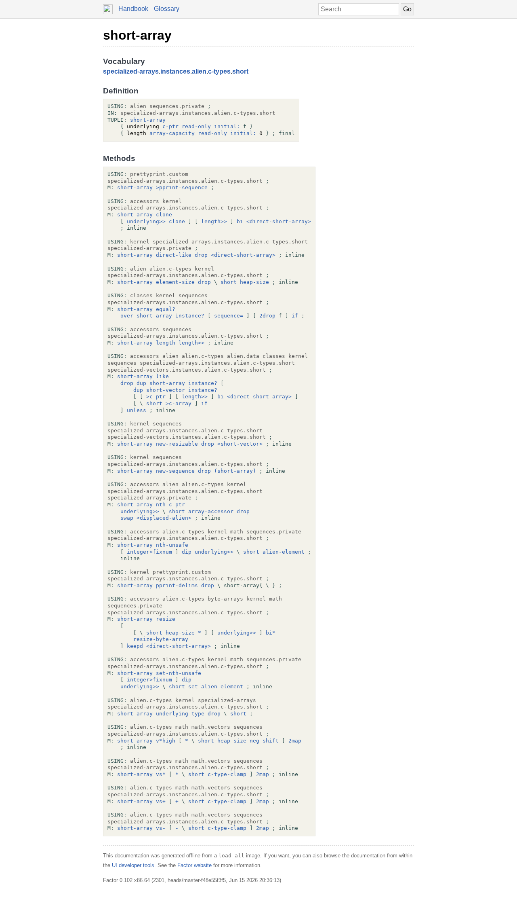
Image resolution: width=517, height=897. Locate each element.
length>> (214, 221)
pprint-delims (177, 585)
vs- (161, 828)
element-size (175, 282)
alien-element (284, 552)
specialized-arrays (131, 71)
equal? (165, 309)
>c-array (178, 403)
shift (271, 741)
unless (136, 410)
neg (254, 741)
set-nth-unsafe (178, 673)
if (295, 316)
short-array (137, 35)
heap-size (254, 282)
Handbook (133, 8)
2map (294, 741)
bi (240, 221)
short (240, 71)
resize (165, 619)
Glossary (166, 8)
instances (175, 71)
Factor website (194, 865)
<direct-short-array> (278, 221)
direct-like (173, 255)
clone (164, 215)
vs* (161, 774)
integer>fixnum (149, 552)
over (126, 316)
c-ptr (170, 126)
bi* (270, 633)
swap (126, 518)
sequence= (228, 316)
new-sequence (175, 471)
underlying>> (146, 221)
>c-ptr (156, 396)
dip (186, 552)
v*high (165, 741)
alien (199, 71)
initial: (227, 126)
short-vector (165, 390)
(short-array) (235, 471)
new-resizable (177, 444)
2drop (267, 316)
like (162, 376)
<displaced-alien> (164, 518)
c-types (219, 71)
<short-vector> (240, 444)
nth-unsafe (172, 545)
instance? (189, 316)
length (165, 343)
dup (141, 383)
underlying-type (180, 714)
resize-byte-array (160, 639)
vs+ (161, 801)
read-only (196, 126)
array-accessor (210, 511)
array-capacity (172, 133)
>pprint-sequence (182, 187)
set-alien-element (215, 686)
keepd (135, 646)
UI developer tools (133, 865)
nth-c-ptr (170, 504)
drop (201, 255)
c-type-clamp (227, 774)
